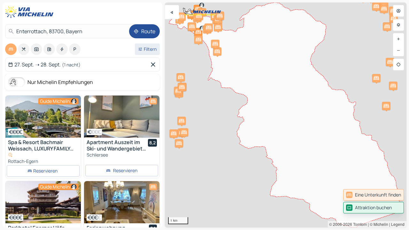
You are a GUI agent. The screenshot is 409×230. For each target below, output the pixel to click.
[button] (198, 32)
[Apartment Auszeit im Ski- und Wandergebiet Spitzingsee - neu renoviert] (121, 117)
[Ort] (398, 64)
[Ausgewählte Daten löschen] (154, 64)
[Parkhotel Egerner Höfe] (43, 202)
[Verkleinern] (398, 50)
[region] (285, 115)
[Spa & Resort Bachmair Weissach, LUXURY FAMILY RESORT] (43, 117)
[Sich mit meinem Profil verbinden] (398, 11)
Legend (398, 224)
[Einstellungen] (398, 25)
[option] (11, 49)
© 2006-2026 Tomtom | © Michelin (358, 224)
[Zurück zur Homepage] (30, 12)
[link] (373, 195)
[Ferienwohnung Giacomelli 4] (121, 202)
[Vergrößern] (398, 39)
